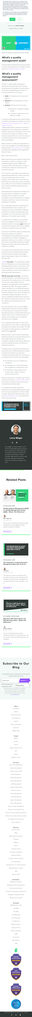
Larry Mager (19, 25)
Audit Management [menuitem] (16, 797)
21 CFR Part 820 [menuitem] (16, 918)
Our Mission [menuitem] (16, 708)
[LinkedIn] (14, 443)
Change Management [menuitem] (16, 777)
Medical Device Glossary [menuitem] (16, 836)
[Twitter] (20, 1015)
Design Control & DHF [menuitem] (16, 771)
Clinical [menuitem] (16, 745)
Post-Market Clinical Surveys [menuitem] (16, 819)
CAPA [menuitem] (16, 934)
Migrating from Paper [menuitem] (16, 882)
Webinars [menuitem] (16, 842)
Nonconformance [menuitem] (16, 790)
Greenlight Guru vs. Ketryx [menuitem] (16, 868)
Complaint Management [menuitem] (16, 787)
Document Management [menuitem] (16, 765)
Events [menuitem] (16, 846)
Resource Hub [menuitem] (16, 874)
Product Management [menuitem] (16, 803)
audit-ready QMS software (22, 380)
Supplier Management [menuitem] (16, 800)
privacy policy (15, 694)
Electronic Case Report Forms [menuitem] (16, 809)
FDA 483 (4, 262)
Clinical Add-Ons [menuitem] (16, 822)
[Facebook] (12, 1015)
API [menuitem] (16, 751)
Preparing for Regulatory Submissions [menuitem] (16, 891)
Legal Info (26, 1012)
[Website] (18, 443)
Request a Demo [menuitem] (16, 757)
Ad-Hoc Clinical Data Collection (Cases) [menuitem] (16, 816)
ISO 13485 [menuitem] (16, 908)
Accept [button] (12, 19)
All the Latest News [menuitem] (16, 724)
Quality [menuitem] (16, 741)
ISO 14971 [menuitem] (16, 911)
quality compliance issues (17, 148)
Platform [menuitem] (16, 738)
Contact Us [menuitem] (16, 728)
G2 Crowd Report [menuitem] (16, 862)
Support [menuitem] (16, 721)
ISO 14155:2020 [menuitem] (16, 915)
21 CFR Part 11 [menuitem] (16, 921)
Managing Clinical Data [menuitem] (16, 898)
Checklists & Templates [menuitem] (16, 852)
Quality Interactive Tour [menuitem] (16, 748)
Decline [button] (19, 19)
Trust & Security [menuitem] (16, 718)
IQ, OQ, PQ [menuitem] (16, 937)
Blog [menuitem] (16, 833)
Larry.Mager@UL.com (11, 396)
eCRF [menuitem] (16, 943)
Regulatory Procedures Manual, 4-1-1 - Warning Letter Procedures (15, 124)
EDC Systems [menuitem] (16, 940)
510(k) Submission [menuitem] (16, 924)
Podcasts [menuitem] (16, 839)
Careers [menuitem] (16, 712)
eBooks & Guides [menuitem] (16, 855)
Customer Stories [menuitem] (16, 849)
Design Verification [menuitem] (16, 931)
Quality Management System (16, 69)
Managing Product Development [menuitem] (16, 885)
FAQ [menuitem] (16, 871)
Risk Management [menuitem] (16, 774)
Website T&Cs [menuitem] (16, 731)
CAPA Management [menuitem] (16, 784)
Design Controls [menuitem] (16, 927)
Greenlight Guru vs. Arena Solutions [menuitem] (16, 865)
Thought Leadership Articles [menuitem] (16, 858)
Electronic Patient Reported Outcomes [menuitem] (16, 813)
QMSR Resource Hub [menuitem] (16, 905)
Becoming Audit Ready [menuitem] (16, 888)
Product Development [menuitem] (16, 768)
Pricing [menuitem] (16, 754)
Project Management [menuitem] (16, 793)
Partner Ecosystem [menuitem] (16, 715)
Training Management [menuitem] (16, 781)
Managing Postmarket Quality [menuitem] (16, 894)
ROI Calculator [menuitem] (16, 830)
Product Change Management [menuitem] (16, 806)
